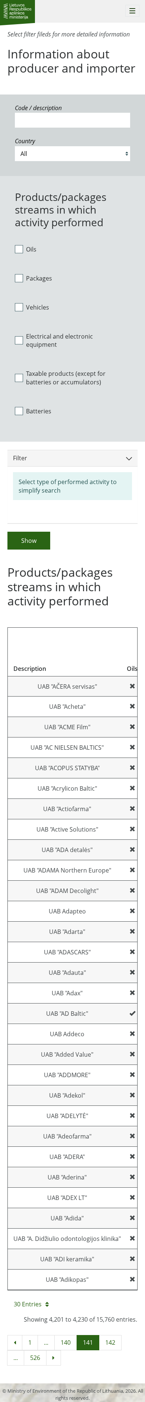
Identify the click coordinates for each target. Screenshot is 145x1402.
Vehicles (37, 307)
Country (25, 141)
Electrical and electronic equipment (59, 340)
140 (66, 1342)
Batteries (38, 411)
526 (35, 1358)
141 (88, 1342)
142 (110, 1342)
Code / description (38, 108)
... (46, 1342)
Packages (39, 278)
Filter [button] (20, 458)
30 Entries (28, 1304)
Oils (31, 249)
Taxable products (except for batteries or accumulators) (66, 377)
